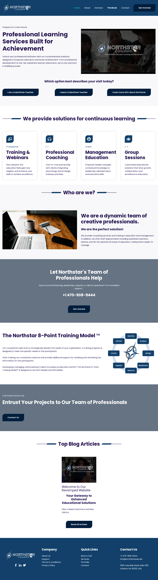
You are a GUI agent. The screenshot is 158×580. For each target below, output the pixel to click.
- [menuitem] (120, 562)
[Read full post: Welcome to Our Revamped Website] (79, 470)
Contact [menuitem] (85, 565)
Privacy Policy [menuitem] (48, 565)
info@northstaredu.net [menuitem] (131, 559)
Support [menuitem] (46, 559)
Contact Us (13, 417)
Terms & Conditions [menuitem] (51, 562)
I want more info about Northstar (129, 92)
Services (99, 7)
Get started (79, 309)
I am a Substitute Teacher (21, 92)
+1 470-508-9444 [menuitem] (129, 555)
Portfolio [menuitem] (85, 562)
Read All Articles (79, 524)
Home (77, 7)
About (87, 7)
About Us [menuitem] (46, 555)
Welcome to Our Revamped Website (76, 488)
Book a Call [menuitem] (86, 555)
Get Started (144, 7)
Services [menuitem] (85, 559)
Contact (125, 7)
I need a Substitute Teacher (74, 92)
